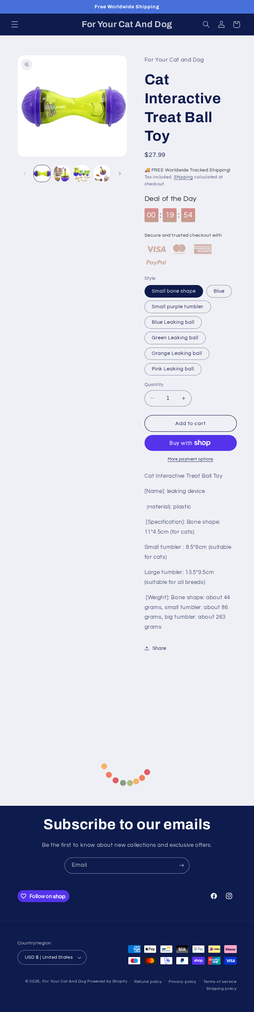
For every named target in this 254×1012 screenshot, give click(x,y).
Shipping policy (221, 988)
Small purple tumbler (178, 306)
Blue (219, 291)
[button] (14, 24)
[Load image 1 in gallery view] (42, 173)
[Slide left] (25, 173)
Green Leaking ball (175, 337)
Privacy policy (182, 982)
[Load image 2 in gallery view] (62, 173)
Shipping (183, 177)
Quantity (154, 384)
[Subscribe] (181, 865)
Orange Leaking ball (177, 353)
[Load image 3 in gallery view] (81, 173)
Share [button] (159, 648)
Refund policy (148, 982)
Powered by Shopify (107, 981)
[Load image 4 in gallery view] (102, 173)
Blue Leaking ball (173, 322)
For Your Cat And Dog (64, 981)
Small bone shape (174, 291)
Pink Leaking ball (173, 368)
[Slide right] (119, 173)
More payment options (190, 459)
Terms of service (220, 982)
